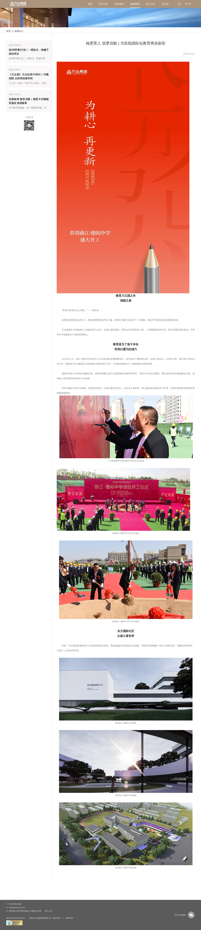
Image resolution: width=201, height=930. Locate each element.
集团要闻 (135, 4)
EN (189, 4)
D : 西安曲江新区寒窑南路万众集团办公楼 (23, 911)
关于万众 (103, 4)
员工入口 (48, 911)
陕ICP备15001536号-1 (16, 918)
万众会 (165, 4)
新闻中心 (19, 31)
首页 (90, 4)
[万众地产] (18, 5)
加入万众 (150, 4)
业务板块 (119, 4)
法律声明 (69, 918)
